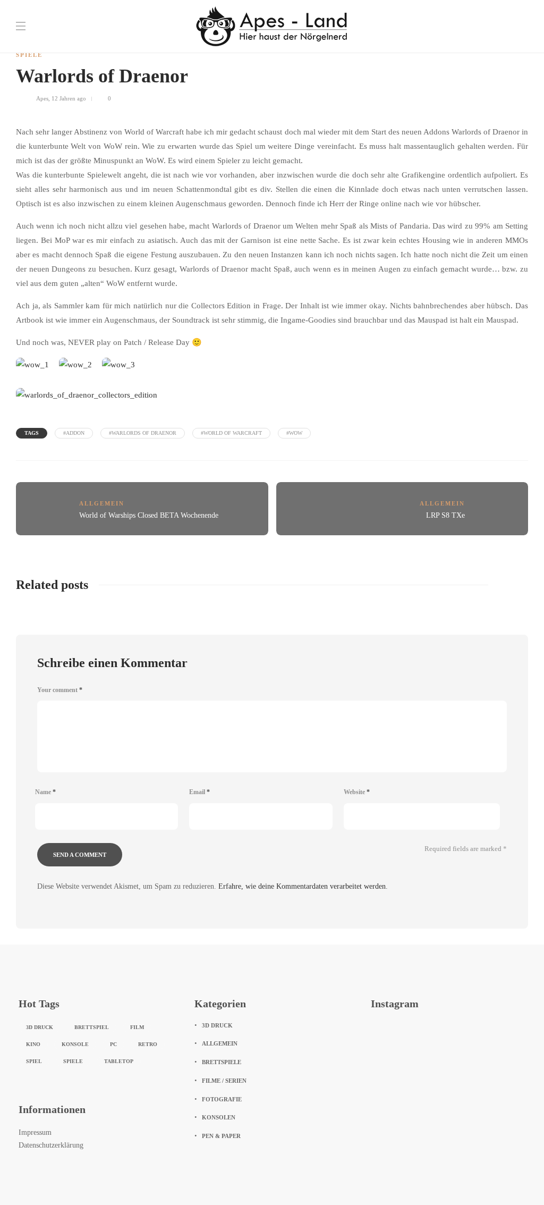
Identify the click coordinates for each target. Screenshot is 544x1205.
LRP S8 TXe (445, 515)
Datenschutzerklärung (51, 1145)
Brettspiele (221, 1062)
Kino (33, 1044)
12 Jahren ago (69, 98)
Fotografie (222, 1099)
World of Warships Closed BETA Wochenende (148, 515)
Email (199, 792)
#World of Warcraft (231, 433)
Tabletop (118, 1061)
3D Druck (39, 1027)
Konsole (75, 1044)
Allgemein (101, 503)
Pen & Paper (221, 1136)
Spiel (34, 1061)
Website (357, 792)
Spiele (29, 55)
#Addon (73, 433)
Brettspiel (91, 1027)
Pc (113, 1044)
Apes (42, 98)
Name (45, 792)
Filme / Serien (224, 1080)
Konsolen (218, 1117)
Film (137, 1027)
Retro (147, 1044)
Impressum (35, 1132)
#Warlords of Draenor (142, 433)
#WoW (294, 433)
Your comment (59, 690)
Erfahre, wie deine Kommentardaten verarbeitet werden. (303, 886)
